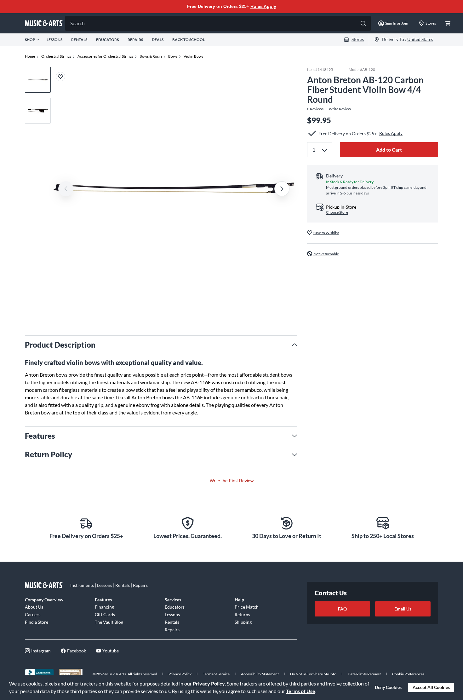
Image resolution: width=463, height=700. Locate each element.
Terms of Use (300, 691)
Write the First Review (232, 480)
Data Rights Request (364, 674)
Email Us (402, 608)
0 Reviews (315, 109)
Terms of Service (216, 674)
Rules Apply (263, 6)
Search (77, 23)
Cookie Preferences (408, 674)
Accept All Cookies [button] (431, 687)
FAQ (342, 608)
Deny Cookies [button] (388, 687)
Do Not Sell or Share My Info (313, 674)
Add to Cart (389, 150)
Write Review (340, 109)
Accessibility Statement (260, 674)
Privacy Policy (209, 683)
